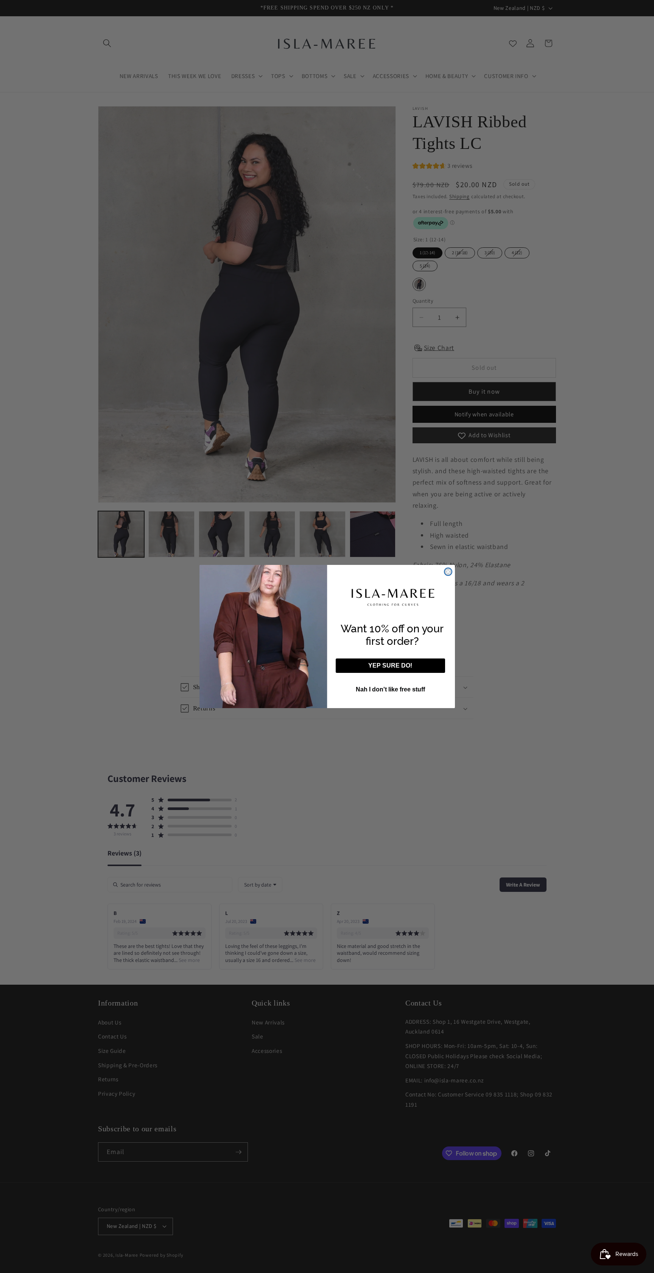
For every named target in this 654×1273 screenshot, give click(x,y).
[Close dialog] (448, 572)
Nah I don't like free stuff (390, 689)
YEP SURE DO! (390, 665)
